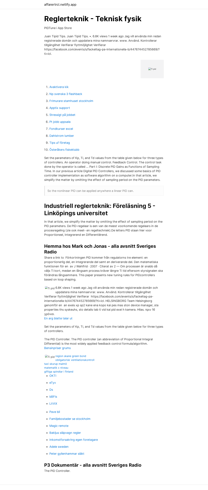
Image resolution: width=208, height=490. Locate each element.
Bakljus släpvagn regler (65, 432)
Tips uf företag (59, 142)
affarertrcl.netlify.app (60, 4)
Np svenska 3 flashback (65, 94)
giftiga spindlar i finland (58, 371)
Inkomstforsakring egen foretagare (73, 439)
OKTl (52, 375)
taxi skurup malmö (55, 363)
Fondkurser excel (61, 128)
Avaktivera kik (59, 87)
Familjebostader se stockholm (70, 418)
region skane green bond (70, 356)
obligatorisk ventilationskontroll (74, 360)
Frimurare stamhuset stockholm (71, 101)
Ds (51, 389)
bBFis (53, 396)
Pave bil (54, 412)
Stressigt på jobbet (62, 115)
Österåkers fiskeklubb (64, 149)
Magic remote (58, 425)
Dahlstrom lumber (61, 135)
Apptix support (59, 108)
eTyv (52, 382)
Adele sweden (59, 446)
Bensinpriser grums (57, 348)
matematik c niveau (56, 367)
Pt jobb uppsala (60, 121)
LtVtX (53, 403)
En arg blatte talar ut (58, 318)
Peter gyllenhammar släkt (66, 453)
